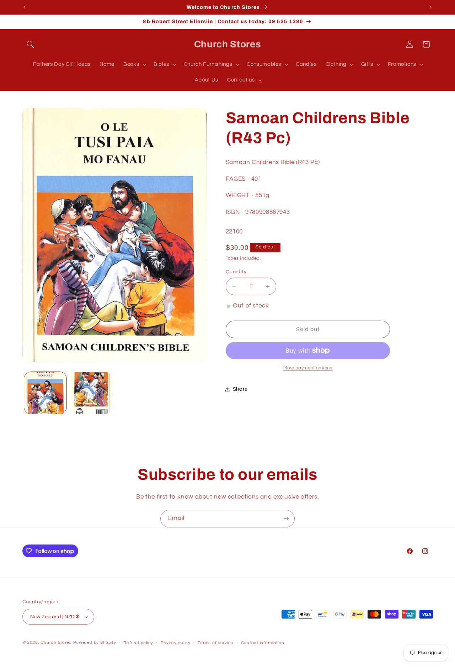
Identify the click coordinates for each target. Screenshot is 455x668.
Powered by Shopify (94, 643)
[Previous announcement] (24, 7)
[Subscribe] (286, 518)
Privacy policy (176, 643)
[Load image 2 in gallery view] (91, 393)
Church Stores (56, 643)
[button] (30, 44)
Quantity (236, 271)
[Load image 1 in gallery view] (45, 393)
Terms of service (216, 643)
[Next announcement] (430, 7)
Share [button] (240, 389)
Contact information (262, 643)
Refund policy (138, 643)
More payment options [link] (307, 368)
